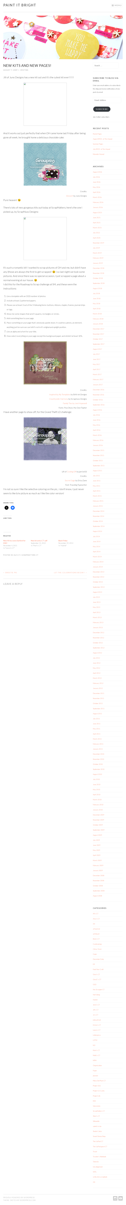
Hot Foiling (96, 995)
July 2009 (96, 840)
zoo (94, 1182)
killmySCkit (97, 1020)
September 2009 (98, 830)
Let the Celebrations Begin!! (70, 573)
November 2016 (98, 395)
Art (94, 924)
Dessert (69, 196)
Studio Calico (97, 1131)
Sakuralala (96, 1106)
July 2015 (96, 476)
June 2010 (96, 784)
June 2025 (96, 218)
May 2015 (96, 486)
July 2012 (96, 658)
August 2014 (97, 531)
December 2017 (98, 329)
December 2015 (98, 450)
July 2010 (96, 779)
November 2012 (98, 638)
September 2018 (98, 283)
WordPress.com (28, 1200)
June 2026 (96, 182)
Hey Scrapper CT (98, 990)
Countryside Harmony (58, 399)
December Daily (98, 959)
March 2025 (97, 228)
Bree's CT (96, 939)
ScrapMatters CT (30, 555)
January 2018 (98, 324)
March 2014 (97, 557)
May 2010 (96, 790)
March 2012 (97, 678)
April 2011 (96, 734)
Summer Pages (98, 144)
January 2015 (98, 506)
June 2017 (96, 359)
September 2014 (98, 526)
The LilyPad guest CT (100, 1147)
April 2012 (96, 673)
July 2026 (96, 177)
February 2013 (98, 622)
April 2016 (96, 430)
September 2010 (98, 769)
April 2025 (96, 223)
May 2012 (96, 668)
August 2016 (97, 410)
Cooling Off (71, 472)
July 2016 (96, 415)
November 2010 (98, 759)
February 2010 (98, 805)
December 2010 (98, 754)
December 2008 (98, 876)
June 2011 (96, 724)
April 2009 (96, 855)
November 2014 (98, 516)
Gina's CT (96, 974)
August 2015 (97, 471)
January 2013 (98, 627)
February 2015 (98, 501)
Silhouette (96, 1121)
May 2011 (96, 729)
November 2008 (98, 881)
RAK (94, 1101)
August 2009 (97, 835)
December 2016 (98, 390)
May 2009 (96, 850)
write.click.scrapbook (100, 1177)
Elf (94, 964)
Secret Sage (70, 480)
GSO (94, 984)
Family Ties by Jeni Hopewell (75, 403)
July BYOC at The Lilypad (101, 149)
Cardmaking (97, 944)
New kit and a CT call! (39, 541)
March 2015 (97, 496)
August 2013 (97, 592)
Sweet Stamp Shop (99, 1136)
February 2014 (98, 562)
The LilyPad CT (98, 1141)
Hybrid (95, 1000)
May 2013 (96, 607)
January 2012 (98, 688)
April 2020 (96, 238)
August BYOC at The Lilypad (102, 139)
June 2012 (96, 663)
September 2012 (98, 648)
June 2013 (96, 602)
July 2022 (96, 233)
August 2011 (97, 714)
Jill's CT (17, 555)
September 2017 (98, 344)
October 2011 (98, 703)
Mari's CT (96, 1050)
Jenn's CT (96, 1005)
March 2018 (97, 314)
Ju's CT (95, 1015)
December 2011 (98, 693)
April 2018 (96, 309)
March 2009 (97, 860)
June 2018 (96, 298)
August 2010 (97, 774)
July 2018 (96, 293)
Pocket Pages (97, 134)
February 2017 (98, 379)
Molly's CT (96, 1055)
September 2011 (98, 709)
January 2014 (98, 567)
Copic (95, 954)
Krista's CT (97, 1025)
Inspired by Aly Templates (59, 394)
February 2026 (98, 202)
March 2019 (97, 253)
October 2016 (98, 400)
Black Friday (62, 541)
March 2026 (97, 197)
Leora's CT (96, 1030)
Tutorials (96, 1162)
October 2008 (98, 886)
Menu (118, 5)
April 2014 (96, 552)
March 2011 (97, 739)
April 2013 (96, 612)
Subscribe (102, 109)
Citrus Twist (97, 949)
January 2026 (98, 207)
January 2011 (98, 749)
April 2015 (96, 491)
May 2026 (96, 187)
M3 (94, 1045)
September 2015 (98, 466)
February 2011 (98, 744)
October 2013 (98, 582)
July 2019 (96, 248)
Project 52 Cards (99, 1091)
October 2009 (98, 825)
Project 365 (97, 1086)
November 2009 (98, 820)
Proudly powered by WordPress (19, 1197)
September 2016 (98, 405)
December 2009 (98, 815)
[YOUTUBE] (120, 1198)
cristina (24, 70)
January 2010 (98, 810)
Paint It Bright (19, 5)
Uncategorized (97, 1167)
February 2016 (98, 440)
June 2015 (96, 481)
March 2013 (97, 617)
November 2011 (98, 698)
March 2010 (97, 800)
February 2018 (98, 319)
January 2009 (98, 870)
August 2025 (97, 213)
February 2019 (98, 258)
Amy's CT (96, 919)
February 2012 (98, 683)
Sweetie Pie (10, 573)
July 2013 (96, 597)
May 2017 (96, 364)
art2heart (96, 934)
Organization (97, 1065)
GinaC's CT (97, 979)
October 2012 (98, 643)
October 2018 (98, 278)
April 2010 (96, 795)
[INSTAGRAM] (115, 1198)
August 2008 (97, 896)
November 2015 (98, 455)
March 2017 (97, 374)
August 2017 (97, 349)
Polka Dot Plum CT (99, 1081)
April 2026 (96, 192)
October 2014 (98, 521)
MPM (94, 1060)
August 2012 (97, 653)
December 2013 (98, 572)
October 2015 (98, 461)
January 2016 (98, 445)
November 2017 (98, 334)
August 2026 (97, 172)
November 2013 (98, 577)
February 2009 (98, 865)
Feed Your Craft (98, 969)
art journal (96, 929)
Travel (95, 1152)
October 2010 (98, 764)
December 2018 (98, 268)
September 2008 (98, 891)
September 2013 (98, 587)
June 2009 (96, 845)
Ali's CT (95, 914)
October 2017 (98, 339)
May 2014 (96, 547)
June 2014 (96, 541)
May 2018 (96, 304)
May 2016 (96, 425)
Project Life (96, 1096)
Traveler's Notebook (99, 1157)
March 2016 (97, 435)
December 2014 (98, 511)
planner (95, 1076)
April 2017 (96, 369)
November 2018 (98, 273)
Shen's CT (96, 1116)
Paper (95, 1071)
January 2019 (98, 263)
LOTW (95, 1040)
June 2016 (96, 420)
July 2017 (96, 354)
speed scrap (97, 1126)
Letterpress (97, 1035)
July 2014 (96, 536)
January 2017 (98, 385)
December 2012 (98, 633)
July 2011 (96, 719)
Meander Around (98, 154)
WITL (95, 1172)
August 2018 (97, 288)
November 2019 (98, 243)
